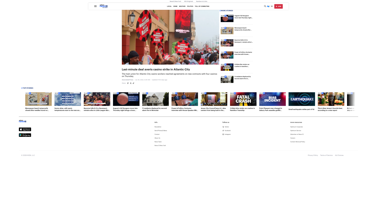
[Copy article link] (133, 83)
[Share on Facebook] (128, 83)
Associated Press (127, 80)
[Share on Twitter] (130, 83)
